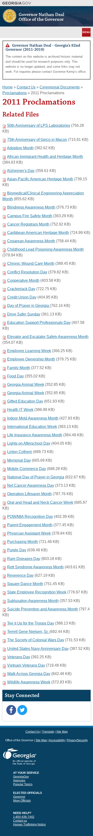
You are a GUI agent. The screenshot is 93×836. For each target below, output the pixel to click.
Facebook (11, 710)
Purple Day (16, 550)
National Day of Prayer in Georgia (35, 477)
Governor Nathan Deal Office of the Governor (41, 17)
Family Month (18, 368)
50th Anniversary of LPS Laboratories (38, 125)
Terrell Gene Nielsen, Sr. (28, 632)
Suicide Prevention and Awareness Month (42, 609)
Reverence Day (20, 575)
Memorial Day (19, 460)
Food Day (15, 376)
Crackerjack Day (21, 289)
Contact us (20, 820)
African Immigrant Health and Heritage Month (45, 157)
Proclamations (14, 93)
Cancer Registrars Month (28, 224)
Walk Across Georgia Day (28, 674)
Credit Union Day (21, 297)
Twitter (22, 710)
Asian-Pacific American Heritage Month (40, 179)
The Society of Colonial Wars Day (35, 640)
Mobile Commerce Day (26, 469)
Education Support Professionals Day (39, 323)
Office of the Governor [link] (19, 740)
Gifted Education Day (25, 401)
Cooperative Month (23, 280)
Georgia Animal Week (25, 384)
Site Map (62, 731)
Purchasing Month (22, 542)
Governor (19, 796)
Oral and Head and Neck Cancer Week (40, 502)
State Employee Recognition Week (36, 592)
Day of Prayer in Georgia (28, 306)
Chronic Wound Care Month (30, 263)
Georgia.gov (17, 3)
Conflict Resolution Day (27, 272)
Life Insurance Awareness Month (34, 435)
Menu (86, 32)
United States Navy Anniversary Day (38, 649)
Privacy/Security (77, 740)
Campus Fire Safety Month (29, 216)
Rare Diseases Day (23, 559)
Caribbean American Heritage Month (38, 233)
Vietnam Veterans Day (26, 665)
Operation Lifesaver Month (29, 494)
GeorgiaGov (21, 776)
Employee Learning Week (29, 351)
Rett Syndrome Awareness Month (35, 567)
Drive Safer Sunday (23, 314)
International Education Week (32, 427)
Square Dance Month (25, 584)
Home (7, 87)
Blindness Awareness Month (31, 207)
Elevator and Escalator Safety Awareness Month (47, 337)
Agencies (19, 780)
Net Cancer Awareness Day (30, 485)
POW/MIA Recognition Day (30, 517)
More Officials (22, 800)
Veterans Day (18, 657)
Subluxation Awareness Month (33, 601)
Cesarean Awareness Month (31, 241)
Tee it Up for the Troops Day (30, 623)
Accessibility (57, 740)
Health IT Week (20, 410)
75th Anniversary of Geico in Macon (37, 140)
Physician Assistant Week (29, 533)
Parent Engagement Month (29, 525)
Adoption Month (20, 148)
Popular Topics (22, 784)
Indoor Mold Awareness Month (32, 418)
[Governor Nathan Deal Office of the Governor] (9, 20)
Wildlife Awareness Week (28, 682)
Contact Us (26, 87)
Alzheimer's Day (21, 171)
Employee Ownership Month (31, 359)
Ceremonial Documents (60, 87)
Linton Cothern (19, 452)
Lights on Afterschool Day (28, 443)
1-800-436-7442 (23, 817)
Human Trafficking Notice (29, 824)
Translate (48, 731)
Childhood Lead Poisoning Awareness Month (45, 249)
